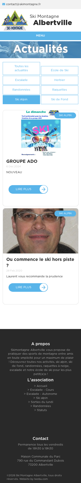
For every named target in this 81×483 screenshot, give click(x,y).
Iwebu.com (41, 479)
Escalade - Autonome (42, 394)
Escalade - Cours (42, 390)
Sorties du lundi (42, 402)
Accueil (42, 386)
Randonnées (42, 406)
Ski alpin (42, 398)
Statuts (42, 410)
